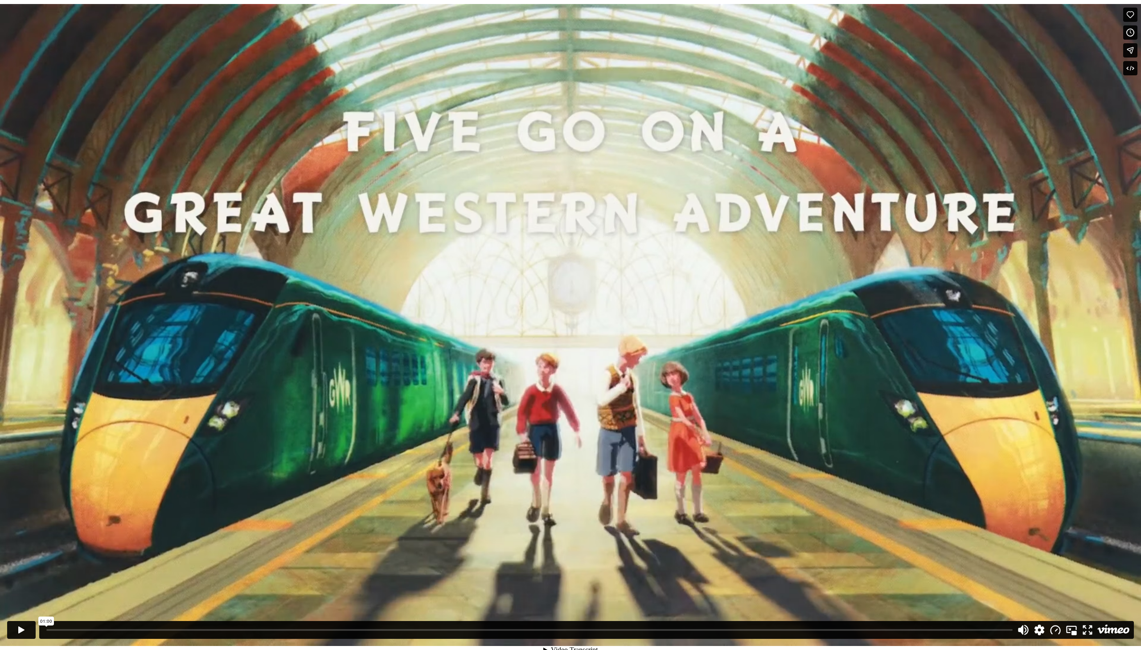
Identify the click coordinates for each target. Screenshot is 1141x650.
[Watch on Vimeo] (1113, 630)
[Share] (1130, 50)
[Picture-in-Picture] (1071, 630)
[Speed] (1055, 630)
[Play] (21, 630)
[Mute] (1023, 630)
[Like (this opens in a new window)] (1130, 15)
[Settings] (1039, 630)
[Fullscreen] (1087, 630)
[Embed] (1130, 68)
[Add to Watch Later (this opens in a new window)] (1130, 32)
